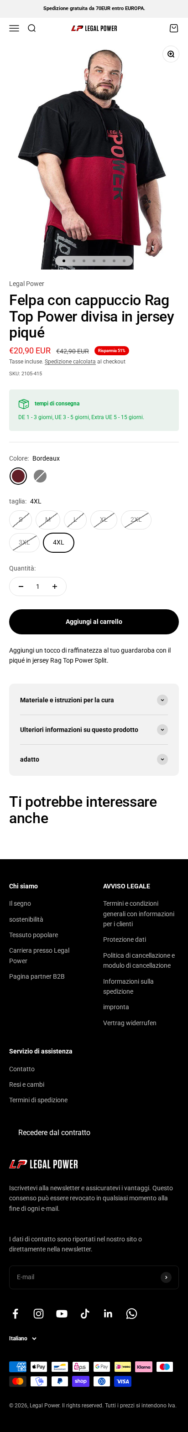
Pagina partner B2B (37, 976)
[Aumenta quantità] (54, 586)
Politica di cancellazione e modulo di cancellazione (139, 960)
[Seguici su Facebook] (15, 1313)
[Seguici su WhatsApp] (131, 1313)
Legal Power (26, 283)
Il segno (20, 903)
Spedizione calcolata (70, 361)
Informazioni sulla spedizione (128, 986)
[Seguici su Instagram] (38, 1313)
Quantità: (22, 568)
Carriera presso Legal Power (39, 955)
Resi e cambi (26, 1084)
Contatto (22, 1069)
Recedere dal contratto (54, 1132)
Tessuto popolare (33, 935)
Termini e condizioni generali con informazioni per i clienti (138, 914)
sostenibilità (26, 919)
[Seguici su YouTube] (62, 1313)
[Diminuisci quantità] (21, 586)
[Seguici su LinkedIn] (108, 1313)
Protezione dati (124, 939)
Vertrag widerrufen (130, 1023)
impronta (116, 1007)
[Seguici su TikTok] (85, 1313)
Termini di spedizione (38, 1100)
